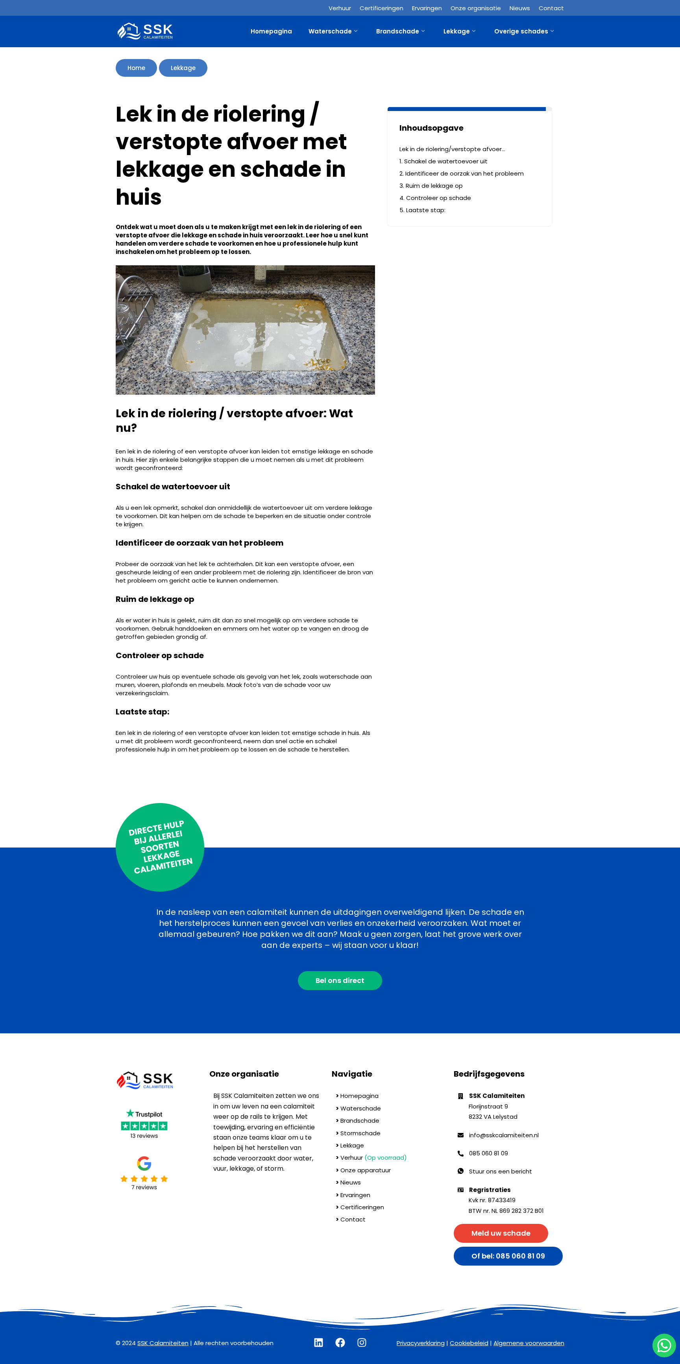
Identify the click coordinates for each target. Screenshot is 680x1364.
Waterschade (330, 31)
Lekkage (456, 31)
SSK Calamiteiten (162, 1343)
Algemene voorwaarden (528, 1343)
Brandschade (397, 31)
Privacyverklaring (421, 1343)
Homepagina (271, 31)
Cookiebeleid (469, 1343)
